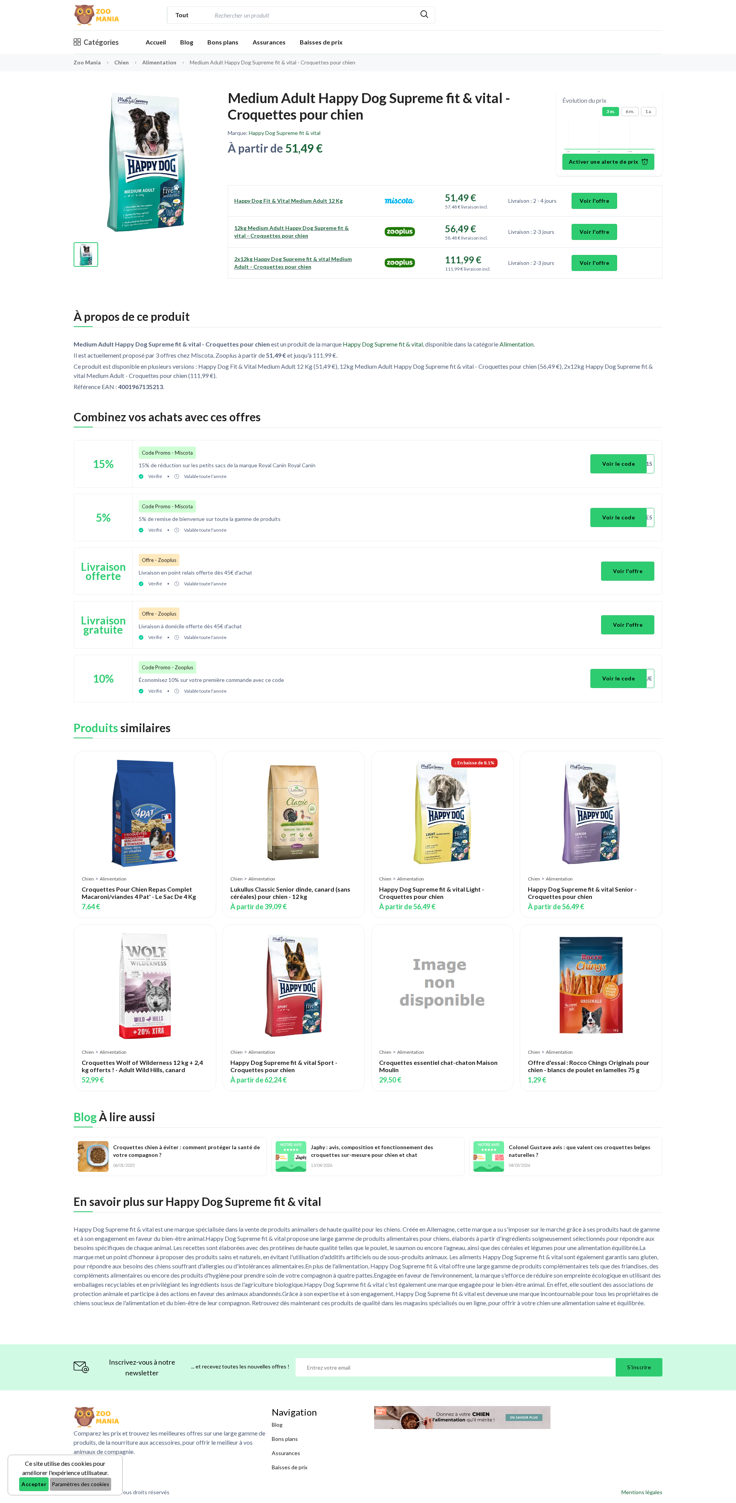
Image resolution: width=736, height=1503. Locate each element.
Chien (122, 62)
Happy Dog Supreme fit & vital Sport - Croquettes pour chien (283, 1066)
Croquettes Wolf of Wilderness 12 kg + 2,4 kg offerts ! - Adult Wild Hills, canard (142, 1066)
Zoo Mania (87, 62)
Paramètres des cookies (80, 1484)
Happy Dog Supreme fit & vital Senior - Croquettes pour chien (582, 892)
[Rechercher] (424, 15)
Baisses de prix (321, 42)
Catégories (101, 42)
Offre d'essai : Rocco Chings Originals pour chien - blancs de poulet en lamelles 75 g (588, 1066)
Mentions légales (641, 1492)
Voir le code (618, 463)
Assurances (269, 42)
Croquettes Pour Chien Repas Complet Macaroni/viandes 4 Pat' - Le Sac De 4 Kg (139, 892)
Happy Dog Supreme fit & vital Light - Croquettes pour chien (431, 892)
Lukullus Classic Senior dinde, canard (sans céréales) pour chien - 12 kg (290, 892)
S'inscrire (639, 1367)
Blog (186, 42)
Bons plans (222, 42)
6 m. (630, 111)
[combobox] (313, 15)
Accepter (33, 1484)
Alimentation (159, 62)
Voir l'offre (594, 200)
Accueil (156, 42)
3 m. (610, 111)
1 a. (648, 111)
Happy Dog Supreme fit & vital (284, 133)
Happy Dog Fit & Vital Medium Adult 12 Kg (288, 200)
